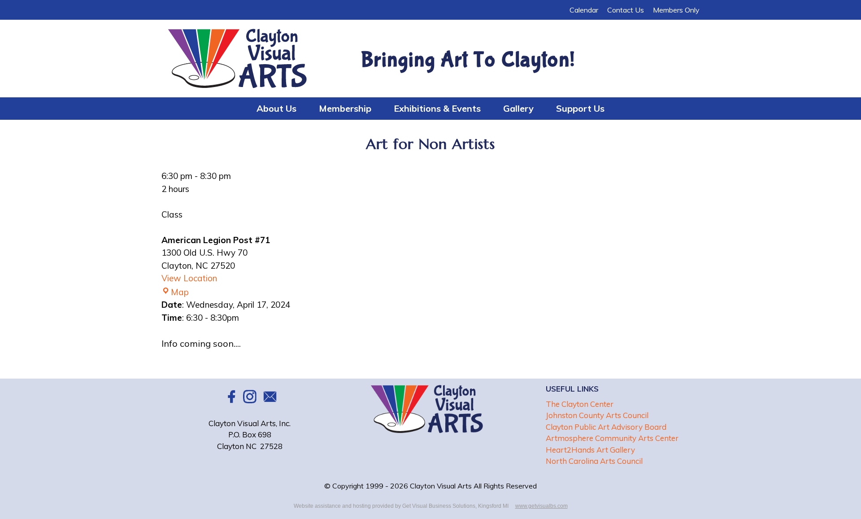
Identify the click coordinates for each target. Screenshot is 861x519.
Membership (345, 108)
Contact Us (625, 9)
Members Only (676, 9)
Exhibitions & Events (437, 108)
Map (180, 292)
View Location (189, 278)
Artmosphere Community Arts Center (612, 438)
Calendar (584, 9)
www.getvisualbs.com (541, 506)
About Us (276, 108)
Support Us (580, 108)
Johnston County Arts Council (597, 415)
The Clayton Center (579, 404)
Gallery (518, 108)
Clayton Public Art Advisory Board (606, 427)
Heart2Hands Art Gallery (590, 449)
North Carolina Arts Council (594, 461)
